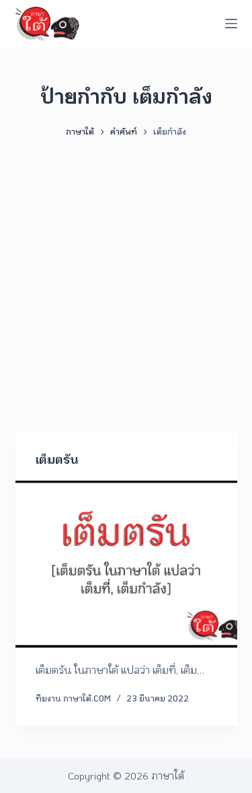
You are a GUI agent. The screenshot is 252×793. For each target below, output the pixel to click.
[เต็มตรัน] (126, 564)
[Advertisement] (126, 278)
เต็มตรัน (57, 459)
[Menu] (231, 24)
